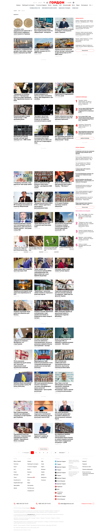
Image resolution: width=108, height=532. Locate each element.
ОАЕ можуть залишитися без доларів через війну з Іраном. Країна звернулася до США (23, 51)
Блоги (49, 5)
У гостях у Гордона (41, 5)
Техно (15, 477)
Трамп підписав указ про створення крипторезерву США (42, 225)
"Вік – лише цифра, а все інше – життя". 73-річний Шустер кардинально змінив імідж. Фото (86, 216)
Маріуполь (43, 477)
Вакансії (84, 461)
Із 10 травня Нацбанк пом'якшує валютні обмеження (61, 204)
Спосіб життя (17, 480)
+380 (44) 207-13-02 (44, 503)
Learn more (71, 249)
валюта (23, 10)
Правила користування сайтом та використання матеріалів (74, 461)
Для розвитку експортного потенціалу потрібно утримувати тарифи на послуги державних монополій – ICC (63, 227)
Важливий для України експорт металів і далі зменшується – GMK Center (22, 138)
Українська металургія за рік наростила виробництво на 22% (23, 292)
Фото (73, 5)
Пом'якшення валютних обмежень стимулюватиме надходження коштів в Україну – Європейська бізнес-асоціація (22, 438)
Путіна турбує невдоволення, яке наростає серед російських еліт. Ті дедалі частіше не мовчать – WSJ (84, 158)
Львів (42, 464)
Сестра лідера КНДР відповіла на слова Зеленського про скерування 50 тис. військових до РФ (86, 110)
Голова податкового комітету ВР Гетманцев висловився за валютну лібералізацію (23, 204)
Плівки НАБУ (75, 8)
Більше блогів (85, 50)
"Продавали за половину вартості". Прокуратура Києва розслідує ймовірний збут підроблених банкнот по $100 (23, 97)
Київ (42, 461)
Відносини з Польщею (64, 8)
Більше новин (85, 207)
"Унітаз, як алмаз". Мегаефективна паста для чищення (84, 245)
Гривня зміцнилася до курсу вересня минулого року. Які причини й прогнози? (64, 117)
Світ (15, 469)
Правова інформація (87, 469)
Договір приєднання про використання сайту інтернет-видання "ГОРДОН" (74, 473)
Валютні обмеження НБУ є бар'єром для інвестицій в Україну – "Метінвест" (63, 184)
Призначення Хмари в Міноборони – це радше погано (84, 126)
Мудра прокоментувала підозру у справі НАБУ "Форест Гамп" (84, 203)
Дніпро (43, 474)
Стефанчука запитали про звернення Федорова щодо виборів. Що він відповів (85, 152)
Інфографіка (17, 485)
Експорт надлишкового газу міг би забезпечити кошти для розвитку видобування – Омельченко (84, 198)
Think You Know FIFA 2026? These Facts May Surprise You (50, 249)
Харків (42, 472)
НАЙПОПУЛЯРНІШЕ (81, 97)
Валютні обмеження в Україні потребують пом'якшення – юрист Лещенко (64, 30)
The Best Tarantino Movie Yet (66, 247)
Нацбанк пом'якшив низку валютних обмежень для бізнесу (22, 313)
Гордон (15, 10)
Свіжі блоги (79, 18)
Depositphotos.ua (31, 514)
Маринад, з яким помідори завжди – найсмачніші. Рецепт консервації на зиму (85, 238)
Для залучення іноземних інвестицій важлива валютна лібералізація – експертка (43, 30)
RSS (58, 489)
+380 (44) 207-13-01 (22, 503)
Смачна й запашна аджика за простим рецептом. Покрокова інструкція (86, 232)
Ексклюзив (66, 5)
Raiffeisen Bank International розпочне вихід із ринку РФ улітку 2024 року (22, 384)
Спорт (15, 472)
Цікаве (15, 488)
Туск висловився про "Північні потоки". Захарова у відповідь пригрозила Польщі (83, 164)
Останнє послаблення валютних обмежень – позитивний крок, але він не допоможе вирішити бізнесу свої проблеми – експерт (43, 342)
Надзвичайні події (18, 482)
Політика (16, 464)
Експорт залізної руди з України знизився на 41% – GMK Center (42, 51)
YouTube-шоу (30, 488)
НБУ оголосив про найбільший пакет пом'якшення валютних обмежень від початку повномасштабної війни (62, 364)
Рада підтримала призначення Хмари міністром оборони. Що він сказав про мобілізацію (86, 132)
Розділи (29, 458)
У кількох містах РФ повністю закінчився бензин (83, 169)
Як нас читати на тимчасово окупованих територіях (88, 473)
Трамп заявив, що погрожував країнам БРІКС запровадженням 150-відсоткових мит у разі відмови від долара (43, 272)
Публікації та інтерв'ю (28, 5)
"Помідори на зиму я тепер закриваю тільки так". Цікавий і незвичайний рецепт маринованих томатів (86, 224)
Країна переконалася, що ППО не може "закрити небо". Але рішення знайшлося (84, 102)
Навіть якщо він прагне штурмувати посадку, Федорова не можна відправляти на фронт (84, 33)
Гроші (15, 466)
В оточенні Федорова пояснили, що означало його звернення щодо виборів (84, 175)
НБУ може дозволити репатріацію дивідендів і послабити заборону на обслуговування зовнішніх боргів (63, 416)
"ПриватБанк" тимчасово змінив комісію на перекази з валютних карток (43, 292)
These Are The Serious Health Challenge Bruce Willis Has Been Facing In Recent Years (21, 249)
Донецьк (43, 469)
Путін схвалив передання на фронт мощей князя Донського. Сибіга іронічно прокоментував (84, 192)
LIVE (60, 5)
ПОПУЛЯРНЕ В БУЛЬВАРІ (83, 211)
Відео (78, 5)
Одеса (42, 466)
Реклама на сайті (86, 466)
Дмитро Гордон (61, 461)
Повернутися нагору (86, 503)
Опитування (84, 5)
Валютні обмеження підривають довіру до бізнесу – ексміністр (41, 436)
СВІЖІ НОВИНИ (80, 147)
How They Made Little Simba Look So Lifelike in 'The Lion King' (35, 249)
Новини (18, 5)
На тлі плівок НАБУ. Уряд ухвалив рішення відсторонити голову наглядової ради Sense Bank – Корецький (86, 118)
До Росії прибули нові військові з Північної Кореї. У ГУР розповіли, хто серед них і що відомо (85, 180)
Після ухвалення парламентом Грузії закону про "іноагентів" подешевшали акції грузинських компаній (22, 364)
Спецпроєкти (30, 490)
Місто (42, 458)
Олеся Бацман (61, 481)
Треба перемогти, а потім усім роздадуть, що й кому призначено (84, 40)
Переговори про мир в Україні (49, 8)
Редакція (84, 464)
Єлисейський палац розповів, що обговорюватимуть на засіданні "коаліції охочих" (84, 186)
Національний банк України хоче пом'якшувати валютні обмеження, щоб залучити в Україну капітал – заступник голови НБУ (23, 227)
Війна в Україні (17, 461)
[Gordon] (57, 2)
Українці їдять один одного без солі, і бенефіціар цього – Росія (84, 21)
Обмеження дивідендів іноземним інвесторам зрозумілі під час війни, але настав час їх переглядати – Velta (43, 140)
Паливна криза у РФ (35, 8)
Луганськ (43, 480)
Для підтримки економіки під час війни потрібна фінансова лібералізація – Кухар (64, 138)
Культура (16, 474)
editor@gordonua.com (67, 503)
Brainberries (61, 249)
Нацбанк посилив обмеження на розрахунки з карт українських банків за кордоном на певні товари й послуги (43, 315)
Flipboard (59, 486)
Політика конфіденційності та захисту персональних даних (73, 467)
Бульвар (55, 5)
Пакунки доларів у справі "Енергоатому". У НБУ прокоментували (22, 117)
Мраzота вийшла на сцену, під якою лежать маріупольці (85, 46)
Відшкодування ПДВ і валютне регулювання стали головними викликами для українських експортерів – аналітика (43, 364)
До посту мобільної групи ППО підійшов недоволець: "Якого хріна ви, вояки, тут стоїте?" (85, 27)
